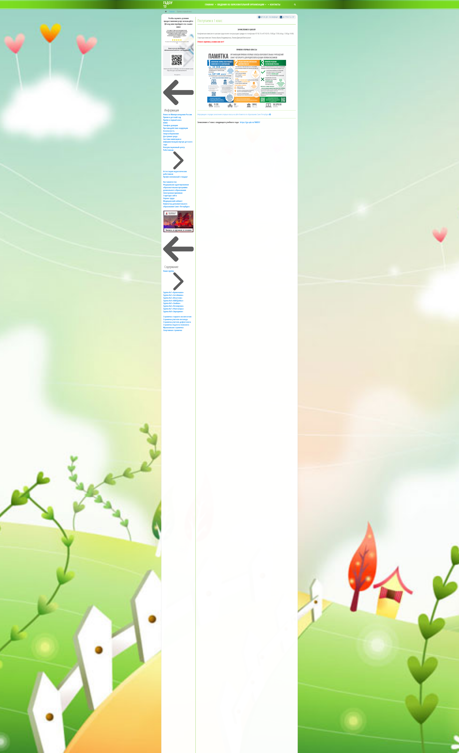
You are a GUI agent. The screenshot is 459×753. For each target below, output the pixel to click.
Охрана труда (168, 198)
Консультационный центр (174, 147)
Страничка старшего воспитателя (177, 316)
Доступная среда (170, 136)
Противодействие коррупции (175, 128)
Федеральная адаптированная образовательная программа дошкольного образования (176, 187)
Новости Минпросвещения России (177, 114)
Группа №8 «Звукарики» (173, 311)
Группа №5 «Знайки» (171, 303)
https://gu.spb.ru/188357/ (250, 122)
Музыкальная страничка (173, 327)
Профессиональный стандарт (175, 176)
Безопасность (169, 131)
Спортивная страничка (172, 330)
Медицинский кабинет (173, 201)
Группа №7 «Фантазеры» (173, 308)
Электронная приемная (172, 193)
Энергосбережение (171, 133)
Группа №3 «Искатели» (172, 298)
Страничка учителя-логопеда (175, 319)
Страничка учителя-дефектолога (177, 322)
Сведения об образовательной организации (240, 4)
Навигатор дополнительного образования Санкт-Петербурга (176, 205)
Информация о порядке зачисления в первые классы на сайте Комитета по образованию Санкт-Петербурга (233, 114)
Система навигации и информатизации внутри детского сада (177, 142)
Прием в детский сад (172, 117)
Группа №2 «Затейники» (173, 295)
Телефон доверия (170, 125)
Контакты (275, 4)
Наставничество (170, 182)
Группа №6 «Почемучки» (173, 306)
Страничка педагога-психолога (176, 324)
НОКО (165, 122)
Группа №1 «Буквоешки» (173, 292)
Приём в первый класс (172, 120)
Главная (209, 4)
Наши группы (168, 271)
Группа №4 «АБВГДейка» (173, 300)
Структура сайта (170, 195)
